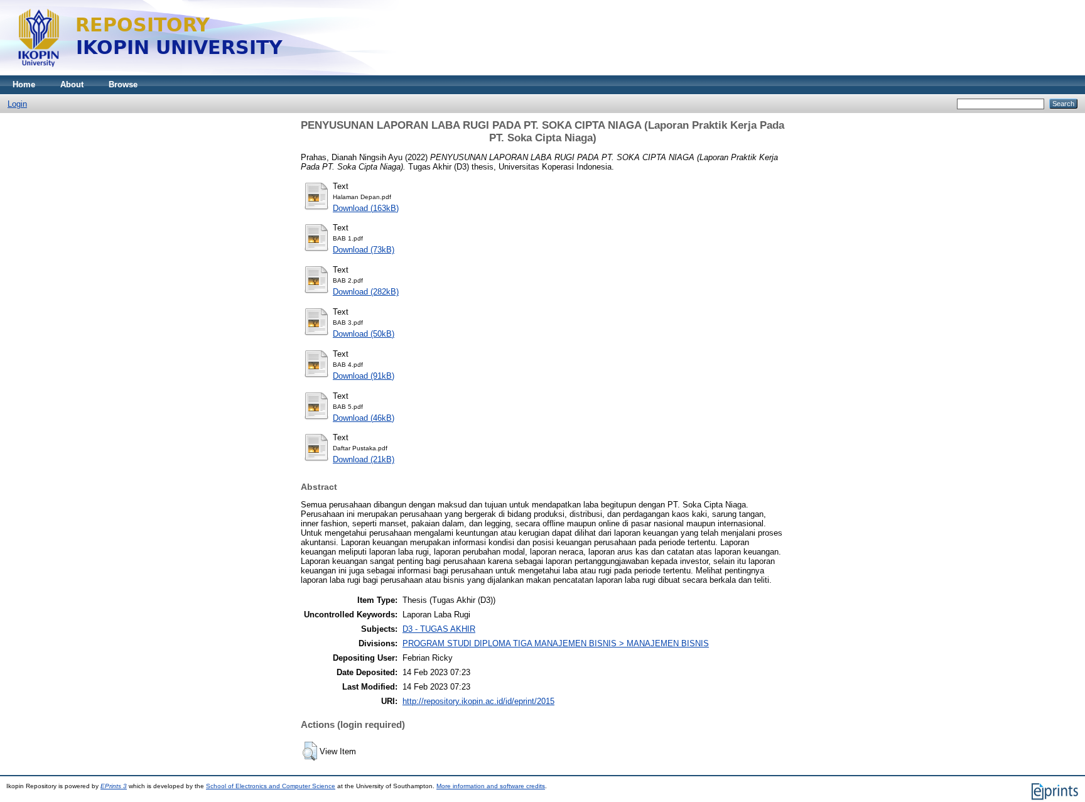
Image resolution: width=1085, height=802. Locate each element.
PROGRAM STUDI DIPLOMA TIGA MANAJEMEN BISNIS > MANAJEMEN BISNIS (555, 643)
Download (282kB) (366, 291)
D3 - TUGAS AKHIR (438, 629)
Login (17, 104)
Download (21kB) (363, 459)
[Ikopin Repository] (307, 72)
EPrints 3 (113, 786)
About (72, 84)
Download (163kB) (366, 208)
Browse (123, 84)
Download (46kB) (363, 418)
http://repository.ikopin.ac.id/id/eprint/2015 (478, 701)
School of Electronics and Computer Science (270, 786)
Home (24, 84)
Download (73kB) (363, 249)
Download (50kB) (363, 334)
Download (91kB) (363, 376)
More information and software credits (490, 786)
